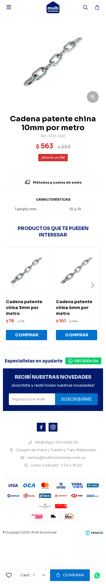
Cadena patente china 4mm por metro (74, 307)
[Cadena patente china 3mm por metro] (26, 270)
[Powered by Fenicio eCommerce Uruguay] (94, 532)
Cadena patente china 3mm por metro (24, 307)
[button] (95, 297)
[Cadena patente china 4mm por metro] (76, 270)
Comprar (73, 575)
